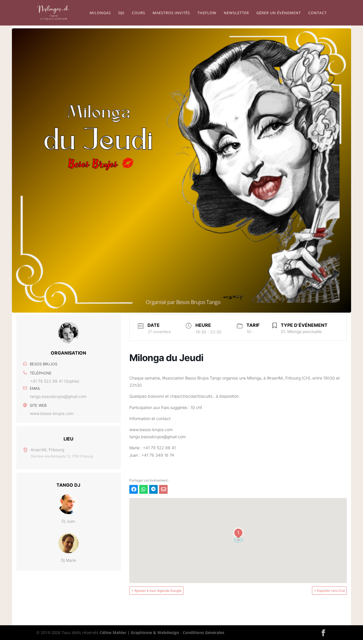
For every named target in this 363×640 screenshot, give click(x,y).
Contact (317, 13)
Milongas (100, 13)
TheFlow (206, 13)
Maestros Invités (171, 13)
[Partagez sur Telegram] (153, 489)
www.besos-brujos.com (51, 413)
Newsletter (236, 13)
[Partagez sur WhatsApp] (143, 489)
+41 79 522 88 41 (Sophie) (54, 381)
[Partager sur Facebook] (133, 489)
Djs (121, 13)
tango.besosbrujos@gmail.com (58, 396)
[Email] (163, 489)
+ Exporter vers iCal (329, 590)
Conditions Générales (203, 632)
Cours (138, 13)
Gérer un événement (278, 13)
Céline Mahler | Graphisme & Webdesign (139, 632)
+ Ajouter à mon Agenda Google (156, 590)
